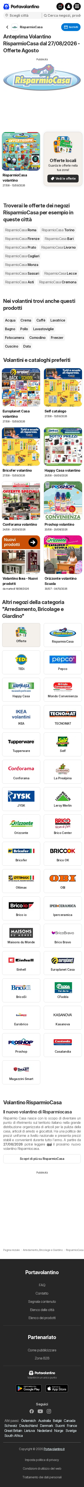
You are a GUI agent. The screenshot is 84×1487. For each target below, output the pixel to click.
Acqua (10, 320)
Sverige (70, 1430)
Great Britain (13, 1430)
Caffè (40, 320)
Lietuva (29, 1430)
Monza (21, 265)
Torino (58, 230)
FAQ (42, 1285)
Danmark (46, 1425)
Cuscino (11, 346)
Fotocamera (14, 337)
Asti (19, 282)
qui (49, 1144)
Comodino (37, 337)
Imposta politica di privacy (42, 1460)
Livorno (58, 247)
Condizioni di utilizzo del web (42, 1468)
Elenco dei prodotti (41, 1318)
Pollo (24, 329)
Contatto (42, 1293)
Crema (25, 320)
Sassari (22, 273)
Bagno (10, 329)
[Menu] (77, 6)
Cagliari (22, 256)
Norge (58, 1430)
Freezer (57, 337)
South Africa (13, 1435)
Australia (44, 1420)
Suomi (59, 1425)
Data (27, 346)
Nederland (44, 1430)
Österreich (28, 1420)
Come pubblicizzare (42, 1350)
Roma (20, 230)
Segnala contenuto (42, 1301)
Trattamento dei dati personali (42, 1477)
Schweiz (10, 1425)
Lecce (60, 273)
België (57, 1420)
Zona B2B (42, 1358)
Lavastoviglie (43, 329)
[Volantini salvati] (60, 6)
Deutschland (28, 1425)
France (72, 1425)
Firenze (22, 238)
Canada (69, 1420)
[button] (68, 6)
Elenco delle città (42, 1310)
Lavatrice (57, 320)
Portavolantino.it (54, 1449)
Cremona (57, 282)
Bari (59, 238)
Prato (20, 247)
